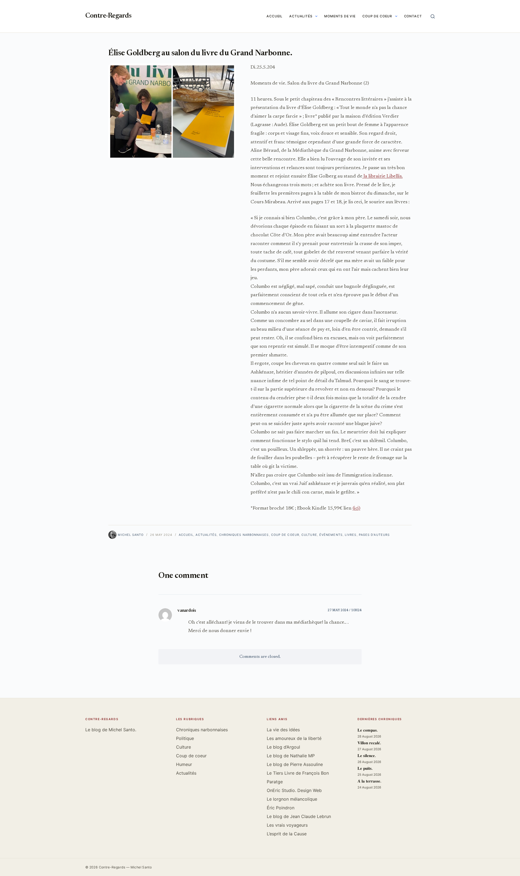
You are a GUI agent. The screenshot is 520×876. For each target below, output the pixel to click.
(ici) (356, 508)
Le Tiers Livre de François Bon (298, 773)
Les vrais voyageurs (287, 825)
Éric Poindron (280, 807)
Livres (351, 535)
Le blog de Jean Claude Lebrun (299, 816)
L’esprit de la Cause (287, 833)
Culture (309, 535)
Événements (331, 535)
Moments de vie (340, 16)
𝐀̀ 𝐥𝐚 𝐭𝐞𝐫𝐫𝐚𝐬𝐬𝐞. (369, 782)
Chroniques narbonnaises (244, 535)
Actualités (301, 16)
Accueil (274, 16)
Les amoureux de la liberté (294, 738)
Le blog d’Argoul (283, 747)
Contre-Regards (108, 16)
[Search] (433, 16)
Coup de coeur (377, 16)
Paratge (275, 781)
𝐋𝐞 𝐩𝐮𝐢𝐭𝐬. (365, 769)
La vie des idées (283, 729)
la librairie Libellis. (382, 176)
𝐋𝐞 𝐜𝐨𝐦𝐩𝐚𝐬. (368, 731)
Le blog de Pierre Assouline (295, 764)
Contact (413, 16)
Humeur (184, 764)
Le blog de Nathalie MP (291, 755)
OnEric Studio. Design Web (294, 790)
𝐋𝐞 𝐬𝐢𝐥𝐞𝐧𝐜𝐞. (367, 756)
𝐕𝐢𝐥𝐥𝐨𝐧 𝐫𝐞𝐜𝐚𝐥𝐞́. (369, 743)
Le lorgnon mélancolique (292, 799)
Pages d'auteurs (374, 535)
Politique (185, 738)
